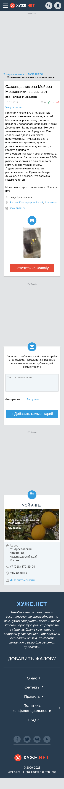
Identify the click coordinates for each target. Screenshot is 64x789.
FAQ (32, 720)
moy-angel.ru (17, 207)
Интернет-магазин (22, 580)
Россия (14, 202)
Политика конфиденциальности (32, 708)
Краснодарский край (31, 202)
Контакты (32, 687)
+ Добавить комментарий (32, 414)
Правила (32, 696)
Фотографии (12, 399)
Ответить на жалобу (32, 268)
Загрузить (33, 399)
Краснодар (50, 202)
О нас (32, 678)
